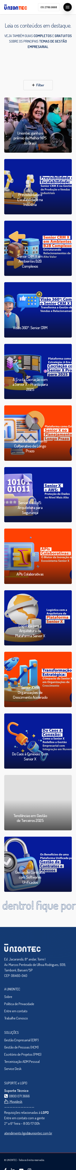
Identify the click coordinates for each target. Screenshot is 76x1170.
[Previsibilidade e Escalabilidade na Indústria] (38, 186)
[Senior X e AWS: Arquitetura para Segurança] (38, 494)
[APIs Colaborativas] (38, 556)
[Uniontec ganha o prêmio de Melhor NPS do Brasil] (38, 125)
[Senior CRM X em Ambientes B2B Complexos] (38, 248)
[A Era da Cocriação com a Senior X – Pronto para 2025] (38, 371)
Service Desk (13, 1068)
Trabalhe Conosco (16, 1018)
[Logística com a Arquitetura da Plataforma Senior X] (38, 618)
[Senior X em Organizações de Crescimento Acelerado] (38, 679)
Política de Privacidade (19, 1004)
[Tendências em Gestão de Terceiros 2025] (38, 802)
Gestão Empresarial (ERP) (21, 1040)
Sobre (8, 996)
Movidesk (15, 1101)
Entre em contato (15, 1011)
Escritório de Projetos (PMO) (22, 1054)
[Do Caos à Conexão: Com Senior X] (38, 741)
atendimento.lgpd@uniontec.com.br (28, 1133)
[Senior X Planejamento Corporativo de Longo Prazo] (38, 433)
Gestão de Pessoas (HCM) (21, 1047)
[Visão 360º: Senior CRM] (38, 310)
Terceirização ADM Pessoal (22, 1061)
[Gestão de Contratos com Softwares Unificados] (38, 864)
